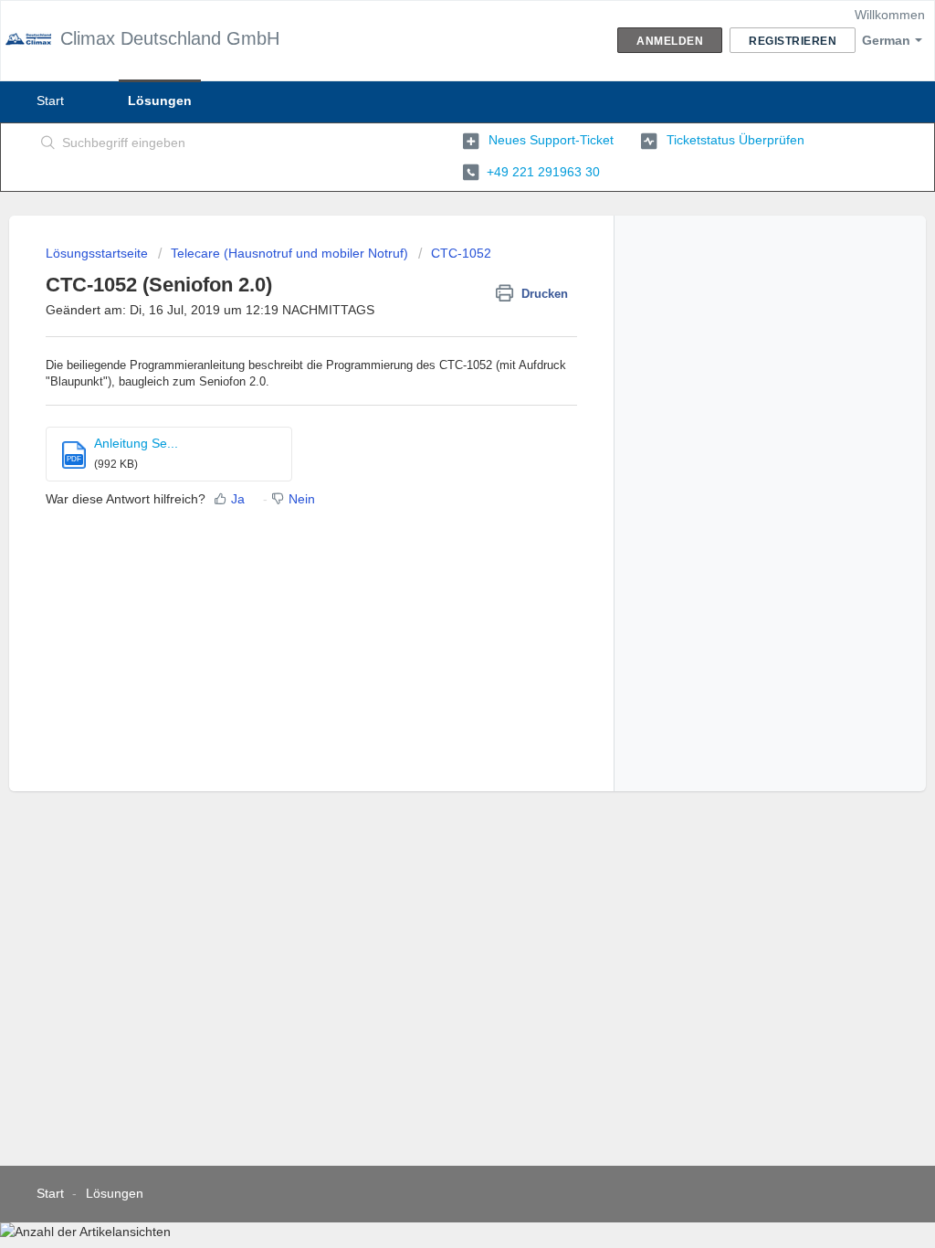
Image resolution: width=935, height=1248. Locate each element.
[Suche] (48, 143)
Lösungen (160, 100)
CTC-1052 (461, 253)
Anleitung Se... (136, 443)
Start (50, 100)
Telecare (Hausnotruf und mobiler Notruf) (289, 253)
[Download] (433, 388)
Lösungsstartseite (99, 253)
